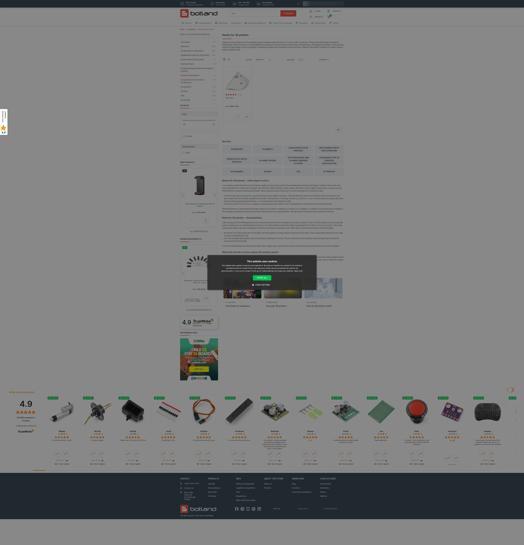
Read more (298, 271)
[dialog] (262, 272)
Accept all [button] (262, 278)
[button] (262, 285)
